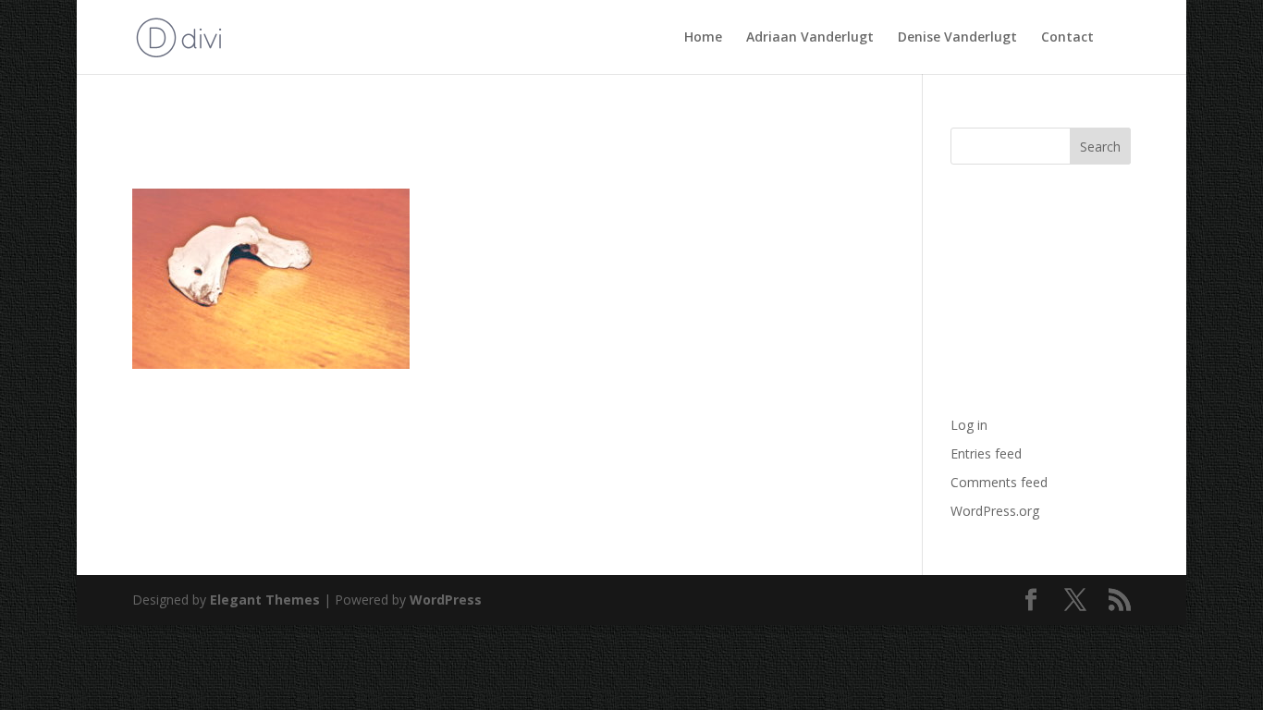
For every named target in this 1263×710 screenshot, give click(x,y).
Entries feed (986, 453)
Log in (968, 425)
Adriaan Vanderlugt (810, 38)
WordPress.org (994, 511)
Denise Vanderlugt (957, 38)
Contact (1067, 38)
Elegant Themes (265, 599)
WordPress (446, 599)
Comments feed (999, 482)
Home (703, 38)
